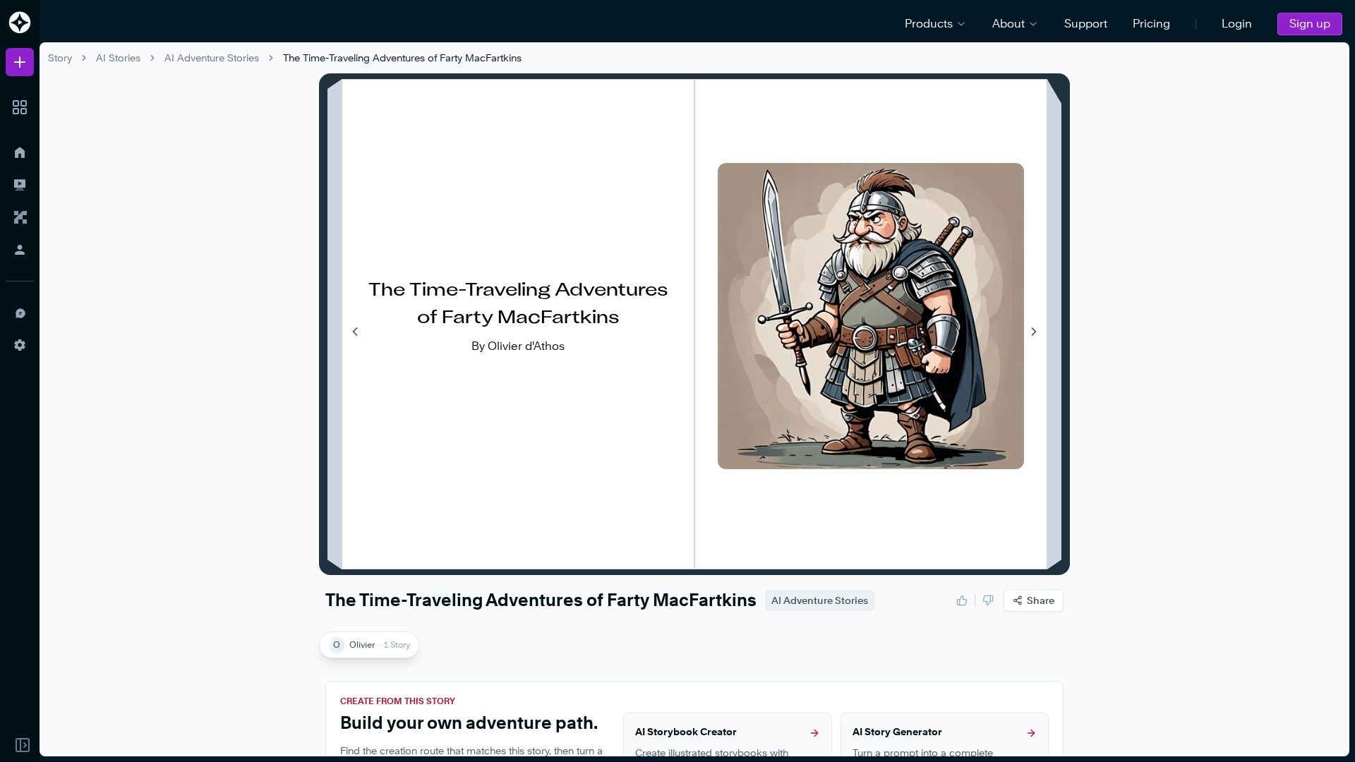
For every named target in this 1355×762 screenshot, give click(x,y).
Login (1237, 23)
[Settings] (20, 345)
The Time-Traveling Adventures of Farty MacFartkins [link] (402, 58)
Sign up (1309, 23)
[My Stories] (20, 185)
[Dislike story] (988, 600)
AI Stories (118, 58)
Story (60, 58)
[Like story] (962, 600)
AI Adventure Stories (211, 58)
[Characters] (20, 217)
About (1008, 23)
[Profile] (20, 250)
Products (929, 23)
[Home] (20, 152)
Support (1085, 23)
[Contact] (20, 312)
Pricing (1151, 23)
